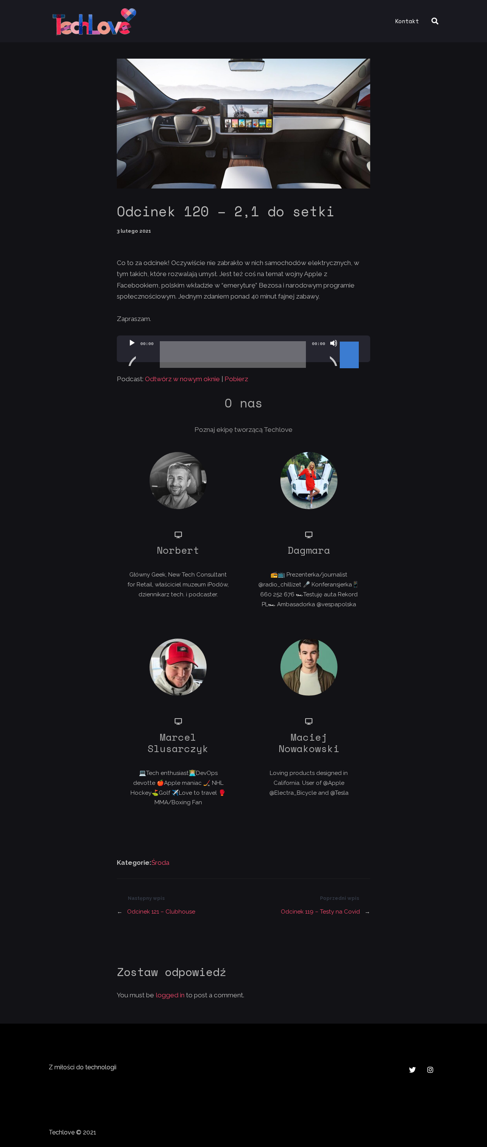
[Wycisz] (333, 352)
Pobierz (236, 379)
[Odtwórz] (132, 352)
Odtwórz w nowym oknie (182, 379)
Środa (160, 862)
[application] (244, 348)
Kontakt (407, 21)
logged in (170, 995)
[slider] (350, 342)
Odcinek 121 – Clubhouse (161, 911)
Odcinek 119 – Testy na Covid (320, 911)
